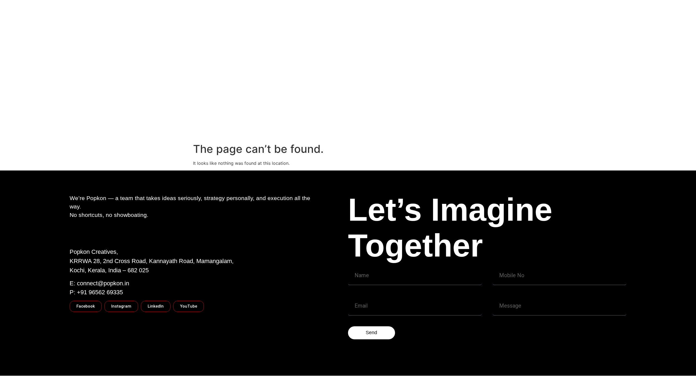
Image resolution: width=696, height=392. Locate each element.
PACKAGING (395, 119)
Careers (205, 130)
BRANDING (448, 119)
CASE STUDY (277, 119)
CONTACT (244, 119)
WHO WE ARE (211, 119)
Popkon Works (314, 119)
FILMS (422, 119)
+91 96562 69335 (100, 292)
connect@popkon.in (103, 283)
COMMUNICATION (356, 119)
